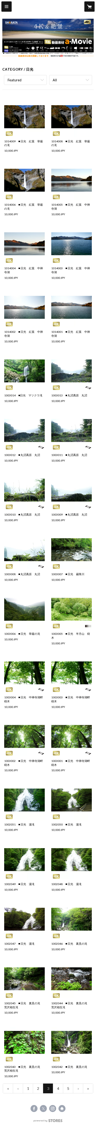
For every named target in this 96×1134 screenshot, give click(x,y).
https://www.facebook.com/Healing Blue (34, 1108)
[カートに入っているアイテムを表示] (89, 6)
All (55, 80)
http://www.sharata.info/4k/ (61, 1108)
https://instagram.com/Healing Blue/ (52, 1108)
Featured (14, 80)
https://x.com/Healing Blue (43, 1108)
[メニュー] (6, 6)
